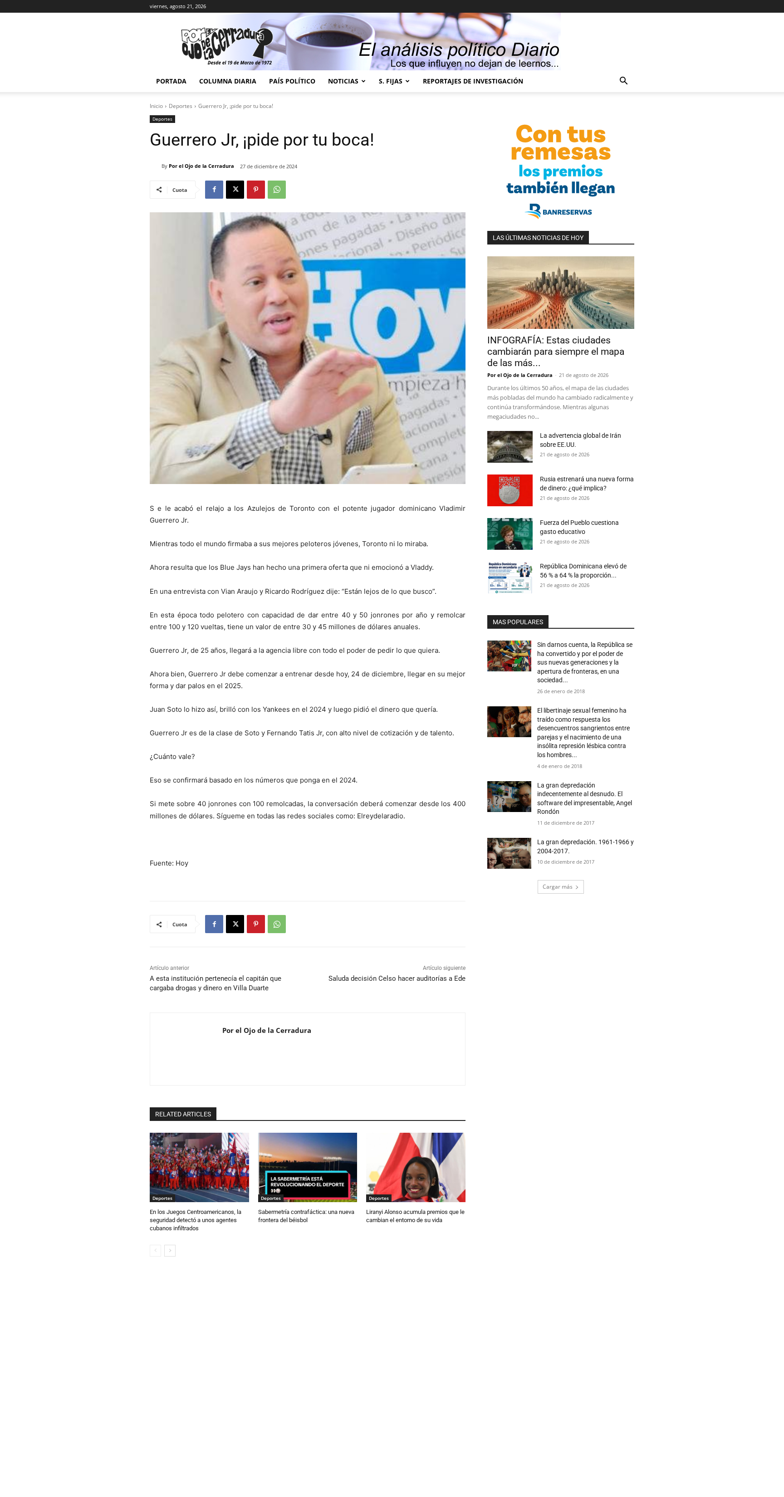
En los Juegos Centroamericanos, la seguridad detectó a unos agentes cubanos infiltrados (195, 1220)
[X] (235, 190)
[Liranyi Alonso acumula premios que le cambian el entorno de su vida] (416, 1167)
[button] (623, 82)
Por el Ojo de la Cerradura (201, 165)
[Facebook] (214, 190)
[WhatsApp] (277, 190)
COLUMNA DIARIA (227, 81)
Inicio (156, 106)
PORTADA (171, 81)
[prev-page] (155, 1251)
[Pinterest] (256, 190)
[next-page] (170, 1251)
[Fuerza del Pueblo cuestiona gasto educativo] (510, 534)
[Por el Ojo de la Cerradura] (156, 166)
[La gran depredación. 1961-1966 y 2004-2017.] (509, 853)
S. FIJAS (390, 81)
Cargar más (558, 886)
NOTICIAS (343, 81)
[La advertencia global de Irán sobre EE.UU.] (510, 447)
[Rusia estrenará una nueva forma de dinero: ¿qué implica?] (510, 490)
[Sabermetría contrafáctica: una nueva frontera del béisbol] (308, 1167)
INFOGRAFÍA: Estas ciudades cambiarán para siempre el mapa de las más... (555, 351)
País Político (292, 81)
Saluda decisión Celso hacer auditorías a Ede (397, 978)
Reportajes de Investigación (473, 81)
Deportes (180, 106)
